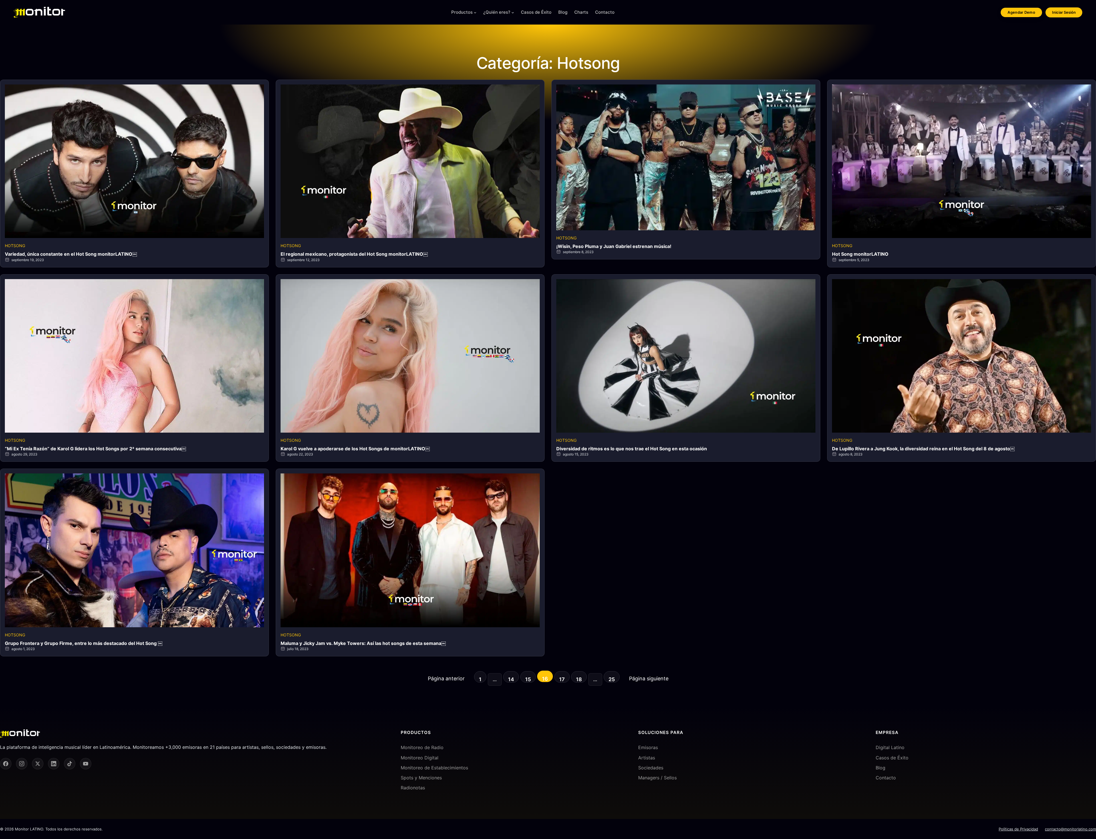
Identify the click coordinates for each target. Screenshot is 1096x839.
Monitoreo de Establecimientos (434, 768)
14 (511, 679)
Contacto (886, 777)
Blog (880, 768)
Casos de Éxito (892, 758)
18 (579, 679)
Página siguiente (648, 678)
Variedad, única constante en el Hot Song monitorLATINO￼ (71, 254)
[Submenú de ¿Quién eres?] (512, 12)
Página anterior (446, 678)
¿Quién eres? (496, 12)
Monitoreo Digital (419, 758)
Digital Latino (890, 747)
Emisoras (648, 747)
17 (562, 679)
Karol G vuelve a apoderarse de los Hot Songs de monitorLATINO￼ (355, 448)
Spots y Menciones (421, 777)
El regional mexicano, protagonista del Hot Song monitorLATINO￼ (354, 254)
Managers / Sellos (657, 777)
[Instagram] (21, 763)
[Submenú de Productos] (475, 12)
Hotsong (15, 245)
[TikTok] (69, 763)
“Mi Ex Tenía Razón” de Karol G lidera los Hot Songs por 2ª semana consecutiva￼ (95, 448)
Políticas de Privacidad (1018, 829)
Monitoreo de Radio (422, 747)
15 (528, 679)
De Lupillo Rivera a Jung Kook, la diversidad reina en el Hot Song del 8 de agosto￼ (923, 448)
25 (612, 679)
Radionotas (413, 787)
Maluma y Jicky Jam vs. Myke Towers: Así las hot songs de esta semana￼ (363, 643)
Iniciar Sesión (1064, 12)
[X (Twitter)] (37, 763)
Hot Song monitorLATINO (860, 254)
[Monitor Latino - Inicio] (39, 12)
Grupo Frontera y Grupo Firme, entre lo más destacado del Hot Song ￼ (83, 643)
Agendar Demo (1021, 12)
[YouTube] (85, 763)
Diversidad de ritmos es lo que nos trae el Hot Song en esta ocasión (631, 448)
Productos (462, 12)
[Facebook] (5, 763)
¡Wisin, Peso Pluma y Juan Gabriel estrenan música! (613, 246)
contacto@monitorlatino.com (1070, 829)
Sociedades (650, 768)
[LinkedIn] (53, 763)
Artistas (646, 758)
